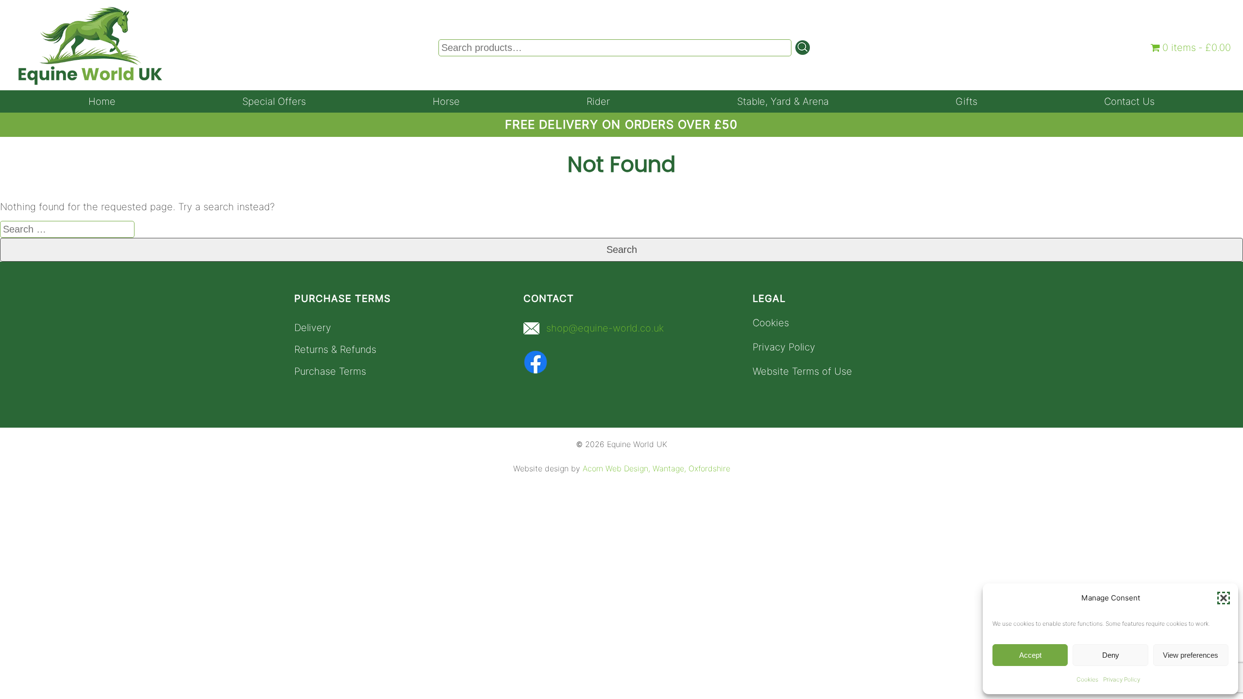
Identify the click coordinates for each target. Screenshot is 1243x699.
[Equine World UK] (90, 82)
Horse (446, 101)
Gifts (966, 101)
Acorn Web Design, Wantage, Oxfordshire (656, 468)
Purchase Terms (330, 371)
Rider (598, 101)
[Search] (802, 47)
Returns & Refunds (335, 349)
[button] (1223, 598)
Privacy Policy (1121, 679)
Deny (1110, 655)
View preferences (1190, 655)
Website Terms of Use (802, 371)
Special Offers (274, 101)
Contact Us (1129, 101)
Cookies (1087, 679)
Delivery (312, 327)
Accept (1030, 655)
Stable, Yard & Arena (783, 101)
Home (102, 101)
